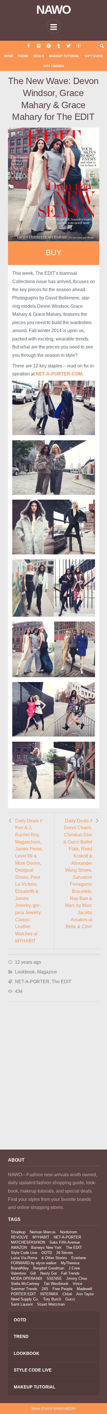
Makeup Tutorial (64, 56)
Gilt (33, 1273)
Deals (38, 56)
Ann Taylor (85, 1294)
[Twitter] (69, 46)
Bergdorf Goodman (48, 1268)
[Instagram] (39, 46)
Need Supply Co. (25, 1299)
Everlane (78, 1258)
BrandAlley (20, 1268)
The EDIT (61, 981)
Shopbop (18, 1232)
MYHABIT (41, 1237)
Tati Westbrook (56, 1284)
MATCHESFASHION (28, 1242)
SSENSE (54, 1278)
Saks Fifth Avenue (64, 1242)
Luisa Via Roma (24, 1258)
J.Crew (74, 1268)
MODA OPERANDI (26, 1278)
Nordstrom (68, 1232)
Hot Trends (53, 66)
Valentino (18, 1273)
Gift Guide (94, 56)
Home (8, 56)
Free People (62, 1289)
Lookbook (25, 971)
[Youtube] (79, 46)
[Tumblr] (59, 46)
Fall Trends (70, 1273)
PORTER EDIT (23, 1294)
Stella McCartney (25, 1284)
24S (45, 1289)
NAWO (53, 9)
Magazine (47, 971)
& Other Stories (54, 1258)
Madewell (84, 1289)
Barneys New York (46, 1247)
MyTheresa (70, 1263)
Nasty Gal (48, 1273)
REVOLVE (19, 1237)
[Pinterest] (49, 46)
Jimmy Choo (76, 1278)
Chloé (67, 1294)
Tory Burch (52, 1299)
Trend (22, 56)
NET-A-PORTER (32, 981)
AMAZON (19, 1247)
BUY (54, 252)
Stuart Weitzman (51, 1304)
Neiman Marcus (43, 1232)
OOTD (46, 1253)
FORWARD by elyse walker (33, 1263)
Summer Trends (24, 1289)
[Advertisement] (53, 1083)
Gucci (70, 1299)
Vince (77, 1284)
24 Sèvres (64, 1253)
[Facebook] (29, 46)
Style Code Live (24, 1253)
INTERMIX (49, 1294)
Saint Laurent (22, 1304)
